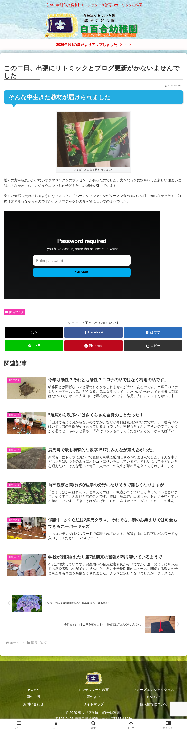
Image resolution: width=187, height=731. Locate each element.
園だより (93, 697)
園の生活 (33, 697)
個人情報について (153, 704)
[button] (153, 345)
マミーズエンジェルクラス (153, 690)
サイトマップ (93, 704)
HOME (33, 690)
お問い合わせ (33, 704)
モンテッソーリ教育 (93, 690)
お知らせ (153, 697)
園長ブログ (16, 312)
